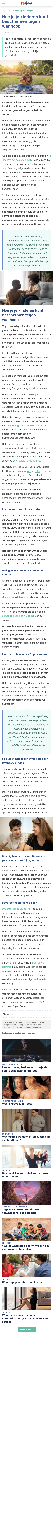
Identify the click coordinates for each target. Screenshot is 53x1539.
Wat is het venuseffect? (17, 1103)
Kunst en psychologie (12, 1101)
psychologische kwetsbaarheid (25, 425)
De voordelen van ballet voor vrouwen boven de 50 (26, 1175)
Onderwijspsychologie (23, 11)
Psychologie (7, 11)
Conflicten (7, 1134)
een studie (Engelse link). (27, 460)
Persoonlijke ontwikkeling (15, 1207)
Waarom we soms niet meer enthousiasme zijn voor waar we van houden (25, 1318)
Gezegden (6, 1243)
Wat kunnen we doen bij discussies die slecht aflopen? (26, 1138)
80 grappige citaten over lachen (22, 1282)
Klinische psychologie (12, 1065)
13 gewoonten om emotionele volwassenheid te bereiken (20, 1211)
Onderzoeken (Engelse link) (17, 909)
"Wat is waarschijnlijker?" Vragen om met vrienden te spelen (25, 1247)
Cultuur (6, 1170)
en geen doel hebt (37, 411)
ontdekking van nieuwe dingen (18, 616)
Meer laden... (26, 1329)
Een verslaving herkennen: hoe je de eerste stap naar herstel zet (24, 1069)
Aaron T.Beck (34, 471)
